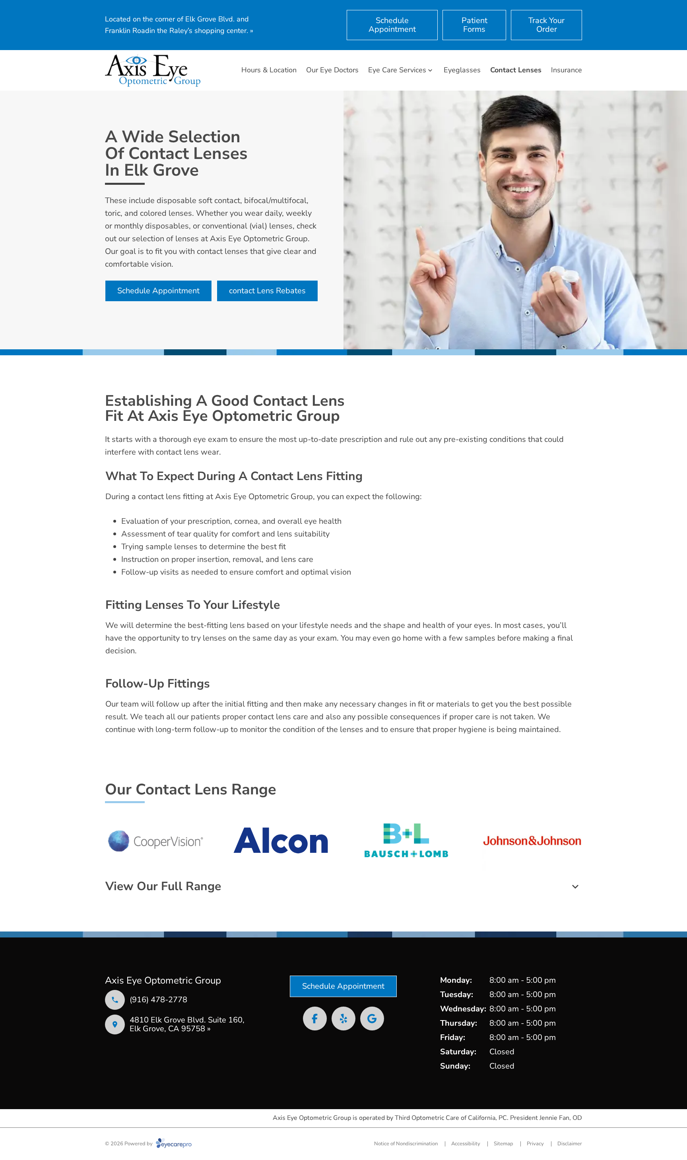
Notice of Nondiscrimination (406, 1143)
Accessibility (465, 1143)
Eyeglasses (462, 70)
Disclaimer (569, 1143)
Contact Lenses (515, 70)
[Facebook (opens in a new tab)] (315, 1018)
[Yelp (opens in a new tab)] (343, 1018)
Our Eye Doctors (332, 70)
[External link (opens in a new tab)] (372, 1018)
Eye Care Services (397, 70)
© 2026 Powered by (129, 1143)
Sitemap (503, 1143)
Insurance (566, 70)
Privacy (535, 1143)
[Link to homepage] (152, 70)
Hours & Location (269, 70)
